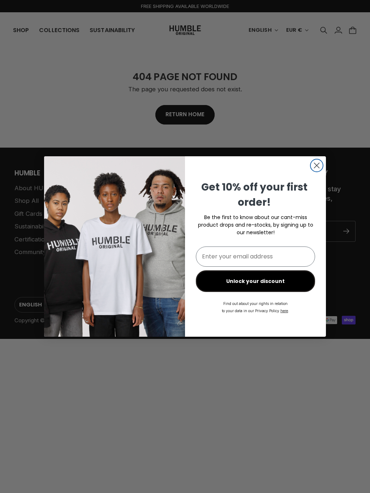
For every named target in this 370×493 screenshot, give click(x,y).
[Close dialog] (316, 165)
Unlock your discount (255, 281)
